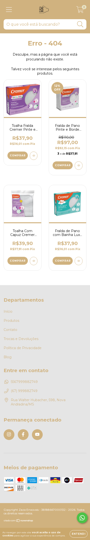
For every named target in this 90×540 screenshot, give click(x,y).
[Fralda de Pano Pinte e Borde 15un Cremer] (79, 165)
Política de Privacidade (23, 348)
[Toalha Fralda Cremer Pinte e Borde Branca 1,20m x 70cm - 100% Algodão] (34, 156)
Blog (8, 357)
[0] (80, 11)
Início (8, 311)
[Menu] (9, 10)
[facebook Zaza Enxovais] (23, 434)
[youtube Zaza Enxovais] (37, 434)
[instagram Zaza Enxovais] (9, 434)
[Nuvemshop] (19, 521)
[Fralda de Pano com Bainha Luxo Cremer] (79, 261)
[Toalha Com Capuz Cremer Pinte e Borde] (34, 261)
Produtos (11, 320)
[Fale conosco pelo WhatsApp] (82, 517)
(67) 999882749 (24, 391)
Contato (10, 330)
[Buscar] (80, 24)
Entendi (78, 533)
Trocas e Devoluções (21, 339)
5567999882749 (24, 382)
